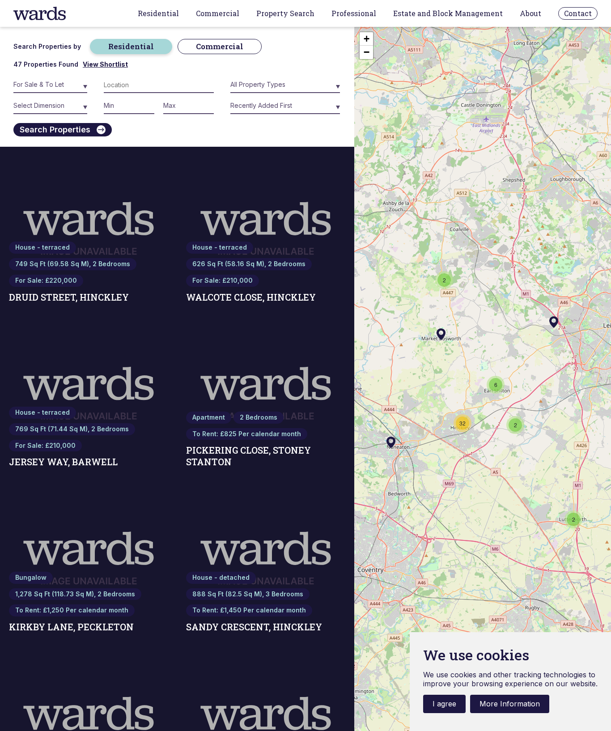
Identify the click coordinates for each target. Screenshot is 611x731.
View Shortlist (105, 64)
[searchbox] (144, 86)
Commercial (217, 13)
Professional (353, 13)
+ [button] (366, 38)
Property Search (285, 13)
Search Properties (55, 129)
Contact (578, 13)
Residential (158, 13)
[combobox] (159, 86)
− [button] (366, 52)
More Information (509, 703)
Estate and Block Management (448, 13)
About (530, 13)
